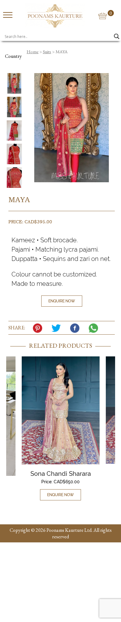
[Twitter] (58, 328)
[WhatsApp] (95, 328)
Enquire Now (61, 301)
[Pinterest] (39, 328)
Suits (47, 51)
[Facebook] (76, 328)
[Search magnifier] (116, 36)
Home (32, 51)
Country (13, 56)
